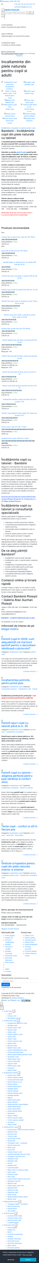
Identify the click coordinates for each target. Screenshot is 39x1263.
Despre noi (9, 938)
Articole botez (9, 1213)
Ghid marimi (9, 962)
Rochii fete (11, 1141)
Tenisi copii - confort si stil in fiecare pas (19, 828)
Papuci (10, 1098)
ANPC (7, 969)
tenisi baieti (19, 835)
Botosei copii (12, 1045)
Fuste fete (11, 1150)
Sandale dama (13, 1089)
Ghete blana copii (14, 1059)
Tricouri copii (12, 1136)
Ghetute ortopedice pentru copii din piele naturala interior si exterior (18, 866)
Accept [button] (28, 1259)
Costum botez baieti (15, 1216)
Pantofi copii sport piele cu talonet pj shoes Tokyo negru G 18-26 (19, 316)
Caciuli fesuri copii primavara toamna (21, 1129)
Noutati (8, 944)
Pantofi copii (12, 1030)
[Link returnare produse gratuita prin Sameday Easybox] (19, 54)
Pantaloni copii (13, 1159)
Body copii (11, 1147)
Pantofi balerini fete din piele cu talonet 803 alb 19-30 (19, 341)
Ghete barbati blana (15, 1111)
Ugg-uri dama (13, 1115)
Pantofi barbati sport (15, 1093)
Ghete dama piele (14, 1100)
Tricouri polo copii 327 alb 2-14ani (13, 427)
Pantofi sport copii (14, 1028)
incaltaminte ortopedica (14, 732)
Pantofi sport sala (14, 1066)
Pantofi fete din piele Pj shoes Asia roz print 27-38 (19, 373)
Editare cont (29, 935)
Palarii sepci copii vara (16, 1185)
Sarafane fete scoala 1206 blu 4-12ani (15, 438)
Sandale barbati (13, 1095)
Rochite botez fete (14, 1220)
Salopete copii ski (14, 1181)
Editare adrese (30, 938)
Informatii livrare (11, 956)
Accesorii (11, 1068)
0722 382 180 (30, 4)
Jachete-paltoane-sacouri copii (19, 1154)
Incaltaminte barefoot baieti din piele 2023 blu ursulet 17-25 (19, 400)
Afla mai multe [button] (27, 1255)
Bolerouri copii (13, 1190)
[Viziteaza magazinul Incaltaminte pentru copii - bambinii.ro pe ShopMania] (26, 1000)
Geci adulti (11, 1211)
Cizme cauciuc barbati (16, 1120)
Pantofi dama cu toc (15, 1082)
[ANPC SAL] (6, 1000)
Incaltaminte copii (15, 652)
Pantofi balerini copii (15, 1034)
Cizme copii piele (14, 1061)
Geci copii (11, 1177)
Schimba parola (30, 940)
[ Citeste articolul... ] (30, 671)
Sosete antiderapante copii (17, 1050)
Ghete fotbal (12, 1070)
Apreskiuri (11, 1113)
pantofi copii (21, 152)
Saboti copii (12, 1043)
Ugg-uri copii (12, 1063)
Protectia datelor (31, 951)
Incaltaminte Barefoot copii (17, 1023)
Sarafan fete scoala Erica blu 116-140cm (15, 328)
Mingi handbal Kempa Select (18, 1197)
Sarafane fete (12, 1132)
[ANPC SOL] (15, 1000)
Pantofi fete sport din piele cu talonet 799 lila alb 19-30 (19, 277)
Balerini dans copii (14, 1048)
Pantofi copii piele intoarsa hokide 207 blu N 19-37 (19, 387)
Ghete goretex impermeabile (18, 1104)
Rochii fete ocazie (14, 1138)
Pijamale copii (13, 1161)
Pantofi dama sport (14, 1086)
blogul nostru (9, 629)
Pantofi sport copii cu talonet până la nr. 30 (14, 724)
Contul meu (8, 1011)
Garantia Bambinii (31, 944)
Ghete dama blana (14, 1107)
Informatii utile (9, 1225)
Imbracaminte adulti (11, 1201)
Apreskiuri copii (13, 1057)
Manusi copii (12, 1183)
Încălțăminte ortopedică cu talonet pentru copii (18, 128)
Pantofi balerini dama (15, 1077)
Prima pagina (10, 935)
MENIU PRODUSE (12, 10)
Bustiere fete (12, 1165)
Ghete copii (12, 1032)
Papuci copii (12, 1039)
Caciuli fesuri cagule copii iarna (19, 1179)
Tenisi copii (12, 1037)
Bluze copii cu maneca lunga (18, 1170)
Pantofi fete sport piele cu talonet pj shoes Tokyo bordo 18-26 (19, 302)
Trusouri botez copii (15, 1218)
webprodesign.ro (18, 998)
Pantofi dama (12, 1084)
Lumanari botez (13, 1222)
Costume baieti (13, 1168)
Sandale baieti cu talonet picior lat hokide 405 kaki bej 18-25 (19, 263)
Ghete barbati (12, 1102)
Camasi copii (12, 1134)
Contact (8, 971)
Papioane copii (13, 1192)
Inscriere (6, 984)
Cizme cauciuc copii (15, 1041)
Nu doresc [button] (11, 1259)
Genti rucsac (12, 1194)
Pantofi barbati (13, 1091)
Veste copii (12, 1172)
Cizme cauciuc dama (15, 1118)
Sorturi (10, 1163)
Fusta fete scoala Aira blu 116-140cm (14, 251)
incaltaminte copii (24, 689)
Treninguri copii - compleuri (17, 1143)
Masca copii (12, 1199)
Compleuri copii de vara (16, 1156)
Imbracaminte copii (11, 1127)
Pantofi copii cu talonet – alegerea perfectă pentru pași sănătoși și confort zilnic (16, 777)
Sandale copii (12, 1025)
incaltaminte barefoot (9, 689)
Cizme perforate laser (15, 1052)
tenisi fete (9, 835)
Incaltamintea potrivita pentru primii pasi (15, 681)
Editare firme (29, 942)
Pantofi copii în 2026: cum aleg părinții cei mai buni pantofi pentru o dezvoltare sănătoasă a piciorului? (18, 643)
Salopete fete (12, 1188)
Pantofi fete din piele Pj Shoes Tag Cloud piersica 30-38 (19, 357)
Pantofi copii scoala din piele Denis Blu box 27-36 (19, 290)
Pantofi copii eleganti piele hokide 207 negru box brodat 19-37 (19, 414)
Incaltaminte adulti (10, 1073)
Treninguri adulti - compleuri (18, 1204)
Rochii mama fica (14, 1145)
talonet (34, 689)
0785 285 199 (18, 4)
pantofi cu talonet (26, 788)
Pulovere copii (13, 1174)
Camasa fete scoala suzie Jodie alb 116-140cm (18, 237)
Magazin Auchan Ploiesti (10, 929)
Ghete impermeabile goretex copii (20, 1054)
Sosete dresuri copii (15, 1152)
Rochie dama (12, 1208)
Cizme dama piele (14, 1109)
